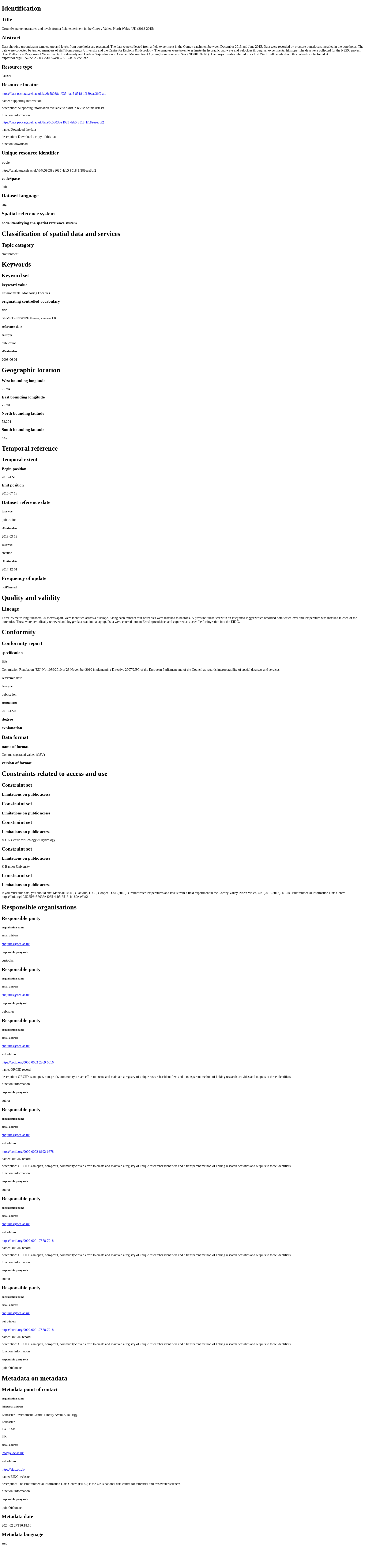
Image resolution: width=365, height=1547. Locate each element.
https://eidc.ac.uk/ (13, 1469)
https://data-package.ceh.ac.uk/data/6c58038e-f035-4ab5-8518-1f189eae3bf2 (53, 122)
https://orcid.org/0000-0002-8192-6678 (28, 1151)
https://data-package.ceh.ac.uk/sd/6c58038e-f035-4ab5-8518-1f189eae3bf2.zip (54, 93)
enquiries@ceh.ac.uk (16, 944)
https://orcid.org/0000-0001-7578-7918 (28, 1240)
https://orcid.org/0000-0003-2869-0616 (28, 1062)
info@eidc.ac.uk (13, 1453)
